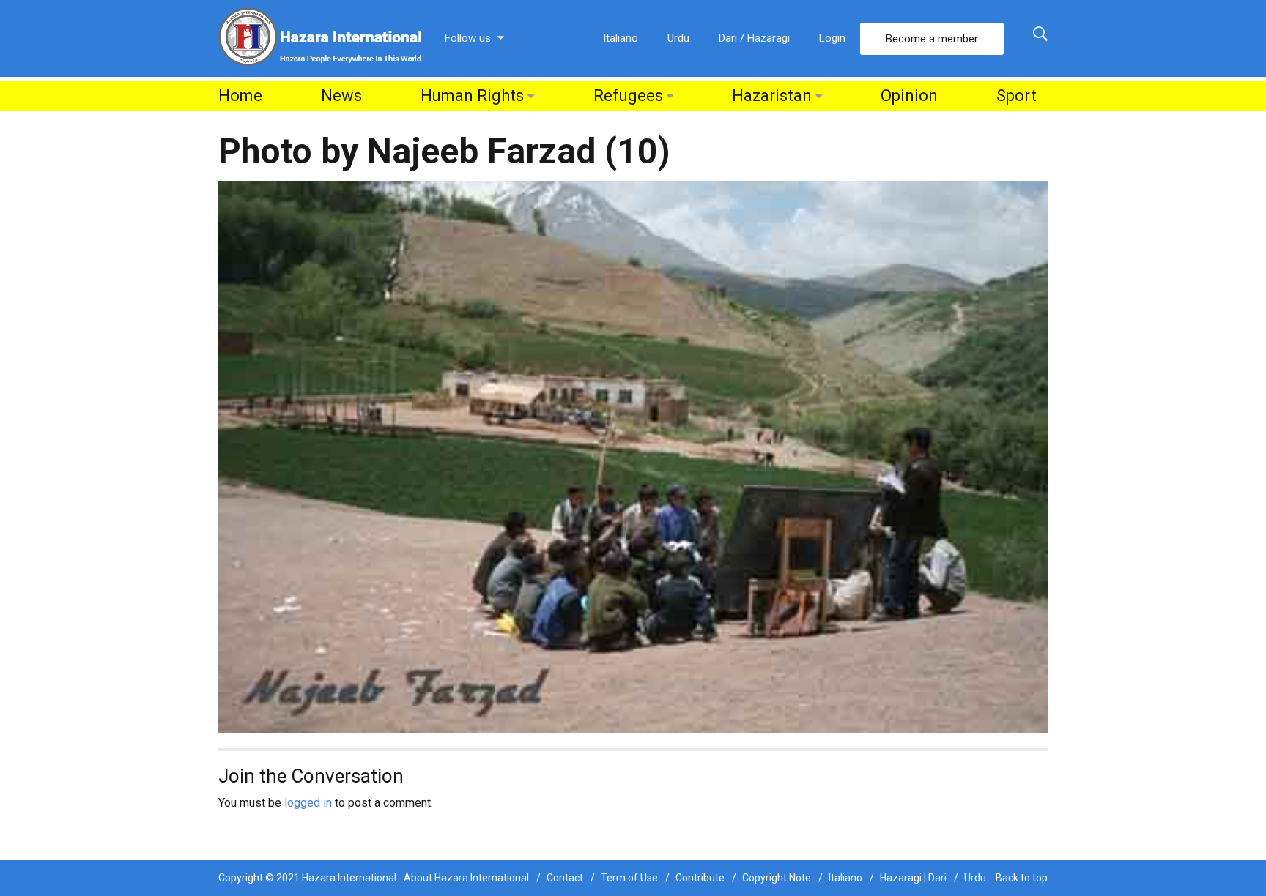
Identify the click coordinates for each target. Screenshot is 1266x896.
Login (832, 38)
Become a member (932, 38)
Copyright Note (776, 878)
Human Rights (472, 95)
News (341, 95)
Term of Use (629, 878)
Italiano (620, 38)
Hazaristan (772, 95)
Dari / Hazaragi (754, 38)
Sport (1016, 95)
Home (240, 95)
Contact (565, 878)
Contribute (700, 878)
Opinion (909, 95)
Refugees (628, 95)
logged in (308, 803)
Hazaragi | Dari (913, 878)
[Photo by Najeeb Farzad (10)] (633, 456)
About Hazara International (466, 878)
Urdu (678, 38)
